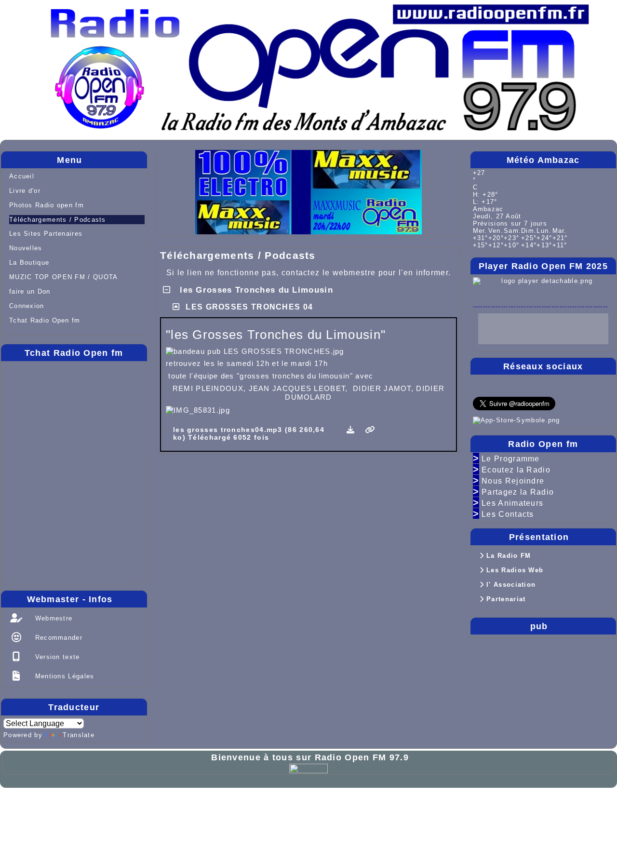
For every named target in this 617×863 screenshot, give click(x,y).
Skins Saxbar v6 (37, 813)
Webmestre (52, 618)
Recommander (57, 637)
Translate (78, 735)
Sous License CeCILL (108, 813)
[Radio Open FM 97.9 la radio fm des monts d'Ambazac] (319, 58)
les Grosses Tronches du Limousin (255, 290)
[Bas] (601, 388)
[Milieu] (601, 370)
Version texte (56, 657)
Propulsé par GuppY (44, 805)
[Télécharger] (352, 430)
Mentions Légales (63, 676)
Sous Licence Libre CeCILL (176, 805)
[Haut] (601, 351)
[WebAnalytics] (308, 767)
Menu (99, 160)
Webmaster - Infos (84, 599)
